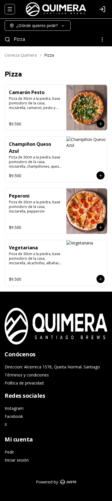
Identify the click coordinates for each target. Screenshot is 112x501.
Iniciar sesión (17, 460)
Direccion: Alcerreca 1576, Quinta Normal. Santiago (52, 367)
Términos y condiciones (27, 375)
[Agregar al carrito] (100, 124)
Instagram (14, 408)
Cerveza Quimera (21, 55)
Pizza (19, 39)
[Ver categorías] (102, 39)
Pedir (9, 452)
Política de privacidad (24, 383)
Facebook (14, 416)
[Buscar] (7, 39)
